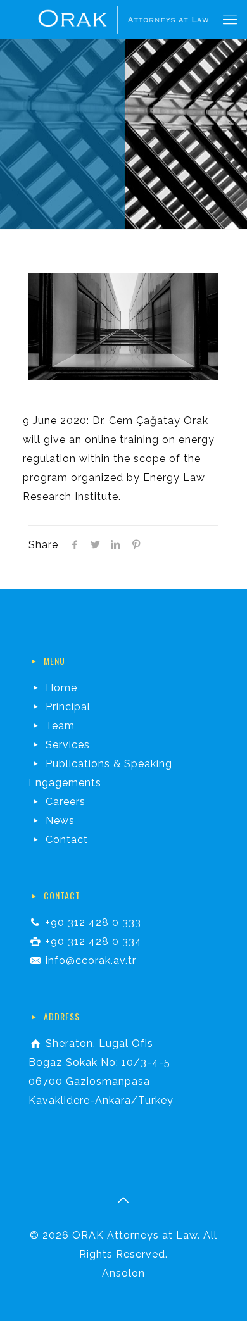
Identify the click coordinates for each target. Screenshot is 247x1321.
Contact (67, 840)
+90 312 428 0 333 (93, 923)
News (60, 821)
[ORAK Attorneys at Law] (123, 19)
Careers (66, 802)
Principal (68, 707)
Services (68, 745)
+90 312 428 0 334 (94, 942)
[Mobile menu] (230, 19)
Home (61, 688)
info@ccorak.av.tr (91, 961)
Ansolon (123, 1273)
